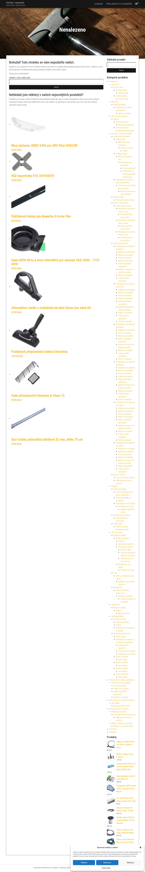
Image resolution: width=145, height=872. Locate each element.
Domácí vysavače (15, 2)
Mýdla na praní (123, 530)
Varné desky (122, 660)
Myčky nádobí (121, 636)
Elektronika (115, 605)
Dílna (115, 573)
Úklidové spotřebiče (121, 243)
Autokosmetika (121, 90)
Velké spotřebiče (120, 105)
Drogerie (114, 486)
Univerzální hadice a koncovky (124, 715)
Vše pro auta (118, 87)
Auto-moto (115, 84)
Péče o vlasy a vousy (123, 206)
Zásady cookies (106, 868)
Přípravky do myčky (127, 570)
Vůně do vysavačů (125, 321)
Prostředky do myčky (126, 506)
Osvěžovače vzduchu (126, 544)
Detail (19, 150)
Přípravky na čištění (125, 547)
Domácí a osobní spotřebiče (121, 133)
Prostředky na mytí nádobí (125, 504)
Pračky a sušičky (120, 619)
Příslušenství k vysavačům (119, 4)
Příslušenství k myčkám (127, 651)
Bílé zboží (114, 102)
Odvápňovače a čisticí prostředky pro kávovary (129, 174)
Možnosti (130, 863)
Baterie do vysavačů (125, 255)
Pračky (118, 625)
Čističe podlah (125, 550)
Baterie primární (124, 613)
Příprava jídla (120, 139)
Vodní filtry (113, 729)
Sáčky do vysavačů (125, 275)
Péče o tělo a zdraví (121, 203)
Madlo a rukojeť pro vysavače (122, 723)
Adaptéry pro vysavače (126, 252)
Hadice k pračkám (124, 113)
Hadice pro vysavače (121, 689)
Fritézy (125, 151)
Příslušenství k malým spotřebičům (122, 680)
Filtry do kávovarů (129, 168)
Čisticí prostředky (120, 489)
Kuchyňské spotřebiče (122, 136)
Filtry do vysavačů (124, 258)
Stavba (116, 119)
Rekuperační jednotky (126, 125)
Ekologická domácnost (122, 515)
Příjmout (84, 863)
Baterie (118, 610)
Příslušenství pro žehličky (125, 200)
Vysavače (98, 4)
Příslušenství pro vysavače (119, 709)
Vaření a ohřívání (122, 657)
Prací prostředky (122, 527)
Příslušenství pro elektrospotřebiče (122, 700)
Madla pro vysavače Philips (123, 726)
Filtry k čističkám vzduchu (125, 477)
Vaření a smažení (126, 148)
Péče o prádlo (119, 197)
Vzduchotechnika (122, 122)
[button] (140, 847)
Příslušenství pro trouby (126, 654)
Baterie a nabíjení (120, 608)
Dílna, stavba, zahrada (119, 116)
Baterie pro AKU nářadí (122, 706)
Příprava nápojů (121, 154)
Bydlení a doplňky (120, 535)
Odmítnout (107, 863)
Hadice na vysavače (125, 261)
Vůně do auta (123, 93)
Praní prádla (118, 524)
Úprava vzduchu (119, 475)
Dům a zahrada (116, 532)
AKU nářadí (115, 703)
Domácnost (113, 81)
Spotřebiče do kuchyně (122, 634)
